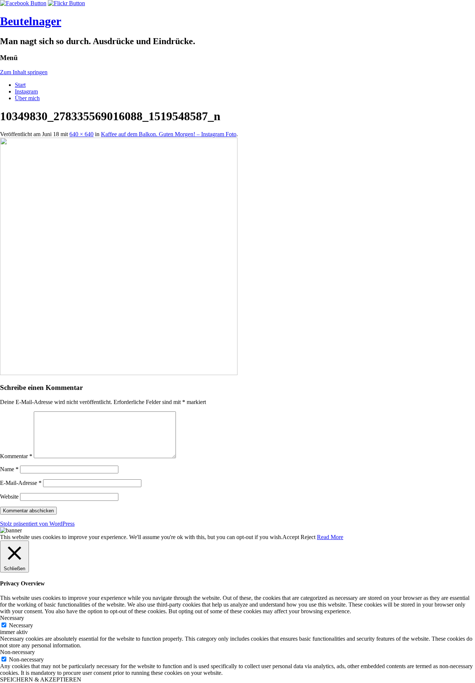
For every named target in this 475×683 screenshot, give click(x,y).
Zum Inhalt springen (24, 72)
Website (9, 496)
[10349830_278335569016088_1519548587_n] (119, 373)
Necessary (21, 625)
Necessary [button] (12, 618)
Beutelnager (30, 21)
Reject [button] (308, 537)
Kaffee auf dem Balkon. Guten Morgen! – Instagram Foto (168, 134)
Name (9, 469)
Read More (330, 537)
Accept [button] (290, 537)
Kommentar (16, 456)
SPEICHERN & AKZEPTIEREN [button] (40, 679)
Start (20, 85)
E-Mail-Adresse (21, 483)
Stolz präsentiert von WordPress (37, 524)
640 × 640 (81, 134)
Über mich (27, 98)
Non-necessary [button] (17, 652)
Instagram (26, 91)
